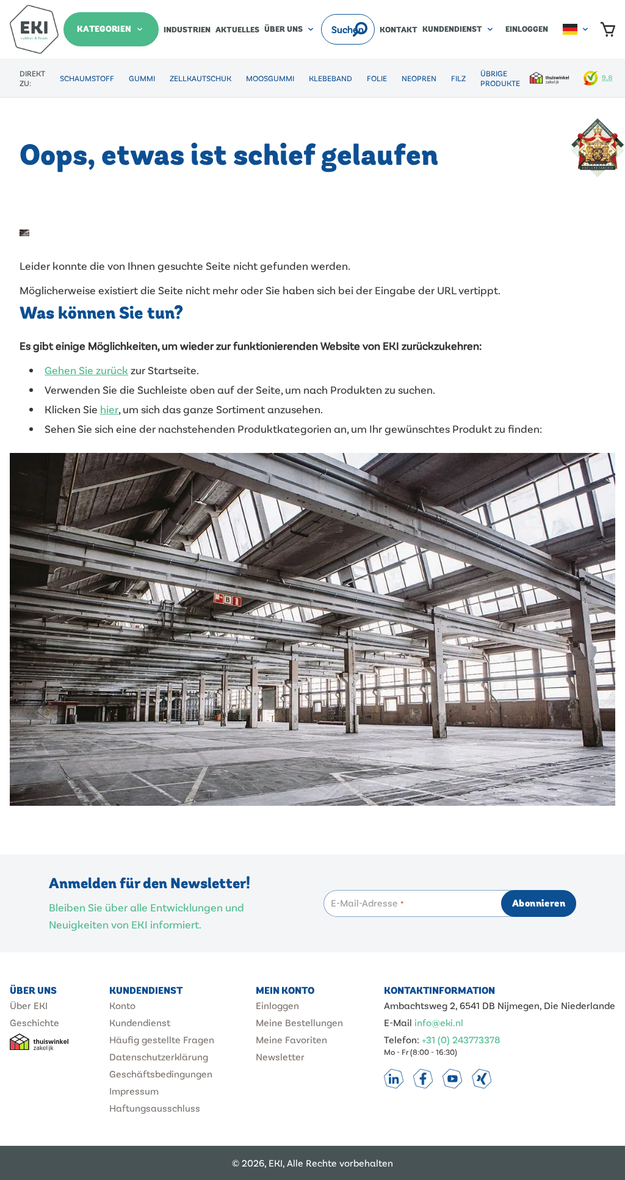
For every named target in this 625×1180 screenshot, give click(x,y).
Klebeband (330, 78)
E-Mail (398, 1022)
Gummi (142, 78)
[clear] (343, 29)
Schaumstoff (87, 78)
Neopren (419, 78)
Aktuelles (237, 30)
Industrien (187, 30)
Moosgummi (270, 78)
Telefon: (401, 1039)
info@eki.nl (438, 1022)
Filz (458, 78)
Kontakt (398, 30)
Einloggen (526, 29)
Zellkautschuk (200, 78)
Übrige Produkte (500, 78)
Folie (377, 78)
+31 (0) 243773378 (461, 1039)
